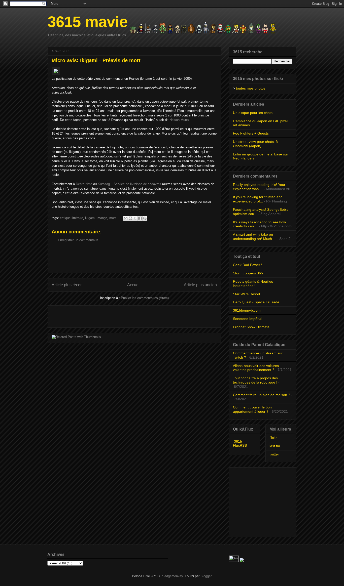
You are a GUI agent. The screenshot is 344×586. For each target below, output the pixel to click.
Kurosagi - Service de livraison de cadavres (129, 184)
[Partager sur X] (135, 218)
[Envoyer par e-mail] (125, 218)
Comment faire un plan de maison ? (261, 395)
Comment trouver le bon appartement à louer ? (252, 409)
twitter (274, 454)
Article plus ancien (200, 285)
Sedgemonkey (172, 576)
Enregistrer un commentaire (78, 240)
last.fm (274, 446)
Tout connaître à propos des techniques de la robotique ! (255, 380)
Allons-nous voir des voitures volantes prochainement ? (256, 368)
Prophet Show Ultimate (251, 327)
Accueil (134, 285)
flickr (273, 438)
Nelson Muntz (179, 120)
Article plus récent (68, 285)
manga (102, 218)
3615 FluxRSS (240, 443)
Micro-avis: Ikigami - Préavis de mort (96, 60)
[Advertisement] (134, 261)
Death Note (84, 184)
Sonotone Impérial (247, 319)
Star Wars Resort (246, 294)
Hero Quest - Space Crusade (256, 302)
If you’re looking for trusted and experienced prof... (258, 199)
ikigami (90, 218)
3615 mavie (88, 21)
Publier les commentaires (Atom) (145, 298)
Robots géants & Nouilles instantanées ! (253, 283)
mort (112, 218)
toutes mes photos (250, 88)
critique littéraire (71, 218)
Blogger (205, 576)
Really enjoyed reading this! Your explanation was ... (259, 187)
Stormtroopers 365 (248, 273)
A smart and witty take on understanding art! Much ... (254, 236)
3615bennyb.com (247, 310)
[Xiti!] (234, 561)
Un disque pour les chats (252, 113)
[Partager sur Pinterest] (144, 218)
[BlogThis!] (130, 218)
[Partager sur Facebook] (140, 218)
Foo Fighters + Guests (251, 133)
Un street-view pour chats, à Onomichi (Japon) (255, 144)
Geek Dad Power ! (247, 265)
